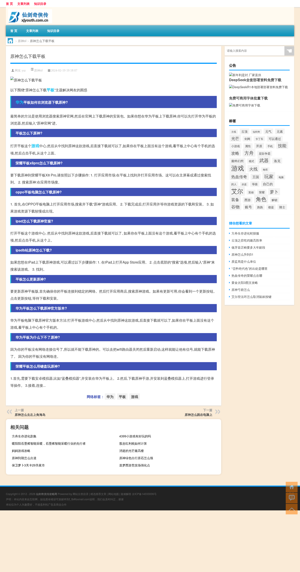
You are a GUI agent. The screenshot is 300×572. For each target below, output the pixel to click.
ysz (24, 70)
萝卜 (274, 191)
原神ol (22, 40)
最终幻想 (237, 160)
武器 (264, 160)
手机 (270, 146)
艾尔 (237, 191)
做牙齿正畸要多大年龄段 (248, 247)
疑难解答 (126, 494)
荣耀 (262, 192)
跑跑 (260, 207)
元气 (268, 131)
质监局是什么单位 (243, 261)
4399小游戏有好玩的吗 (135, 436)
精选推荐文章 (98, 494)
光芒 (235, 138)
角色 (261, 199)
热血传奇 (239, 176)
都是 (271, 207)
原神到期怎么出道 (24, 458)
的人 (234, 184)
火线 (253, 169)
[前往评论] (291, 498)
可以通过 (275, 138)
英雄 (251, 192)
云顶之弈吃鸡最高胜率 (246, 240)
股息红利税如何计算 (133, 443)
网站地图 (113, 494)
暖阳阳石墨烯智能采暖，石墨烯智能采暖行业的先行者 (49, 443)
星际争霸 (264, 153)
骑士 (282, 207)
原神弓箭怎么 (240, 289)
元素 (280, 131)
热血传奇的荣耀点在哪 (246, 275)
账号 (248, 206)
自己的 (268, 184)
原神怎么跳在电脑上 (198, 414)
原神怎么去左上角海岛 (30, 414)
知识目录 (40, 3)
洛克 (277, 160)
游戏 (35, 145)
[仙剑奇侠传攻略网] (29, 8)
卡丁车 (259, 139)
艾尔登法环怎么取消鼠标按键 (251, 296)
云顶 (244, 131)
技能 (282, 145)
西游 (247, 200)
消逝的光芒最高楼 (131, 450)
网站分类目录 (81, 494)
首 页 (9, 3)
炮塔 (265, 169)
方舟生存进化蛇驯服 (245, 233)
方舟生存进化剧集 (24, 436)
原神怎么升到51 (242, 254)
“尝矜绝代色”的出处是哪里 (249, 268)
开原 (259, 145)
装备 (235, 199)
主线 (233, 131)
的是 (244, 184)
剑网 (247, 139)
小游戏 (235, 146)
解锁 (274, 200)
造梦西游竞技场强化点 (134, 465)
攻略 (235, 153)
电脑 (281, 177)
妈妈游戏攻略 (21, 450)
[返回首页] (291, 487)
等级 (255, 184)
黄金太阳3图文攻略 (244, 282)
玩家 (268, 176)
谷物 (235, 206)
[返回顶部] (291, 509)
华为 (19, 102)
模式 (251, 161)
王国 (255, 176)
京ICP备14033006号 (144, 494)
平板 (50, 90)
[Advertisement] (132, 541)
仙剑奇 (256, 131)
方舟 (249, 152)
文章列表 (23, 3)
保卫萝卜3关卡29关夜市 (28, 465)
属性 (248, 146)
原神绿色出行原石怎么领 (136, 458)
